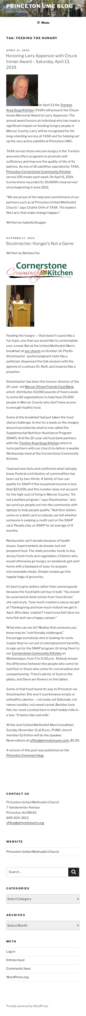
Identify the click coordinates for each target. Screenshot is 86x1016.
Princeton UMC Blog (39, 6)
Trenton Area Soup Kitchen (39, 443)
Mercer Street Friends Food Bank (49, 387)
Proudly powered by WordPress (27, 1006)
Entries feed (15, 960)
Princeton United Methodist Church (32, 852)
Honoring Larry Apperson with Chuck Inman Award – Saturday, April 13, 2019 (41, 61)
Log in (10, 951)
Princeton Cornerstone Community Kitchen (38, 172)
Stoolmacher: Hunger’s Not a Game (40, 243)
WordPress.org (17, 977)
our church (32, 351)
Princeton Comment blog (25, 755)
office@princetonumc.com (49, 740)
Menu (45, 22)
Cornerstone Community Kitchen (37, 653)
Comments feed (18, 968)
